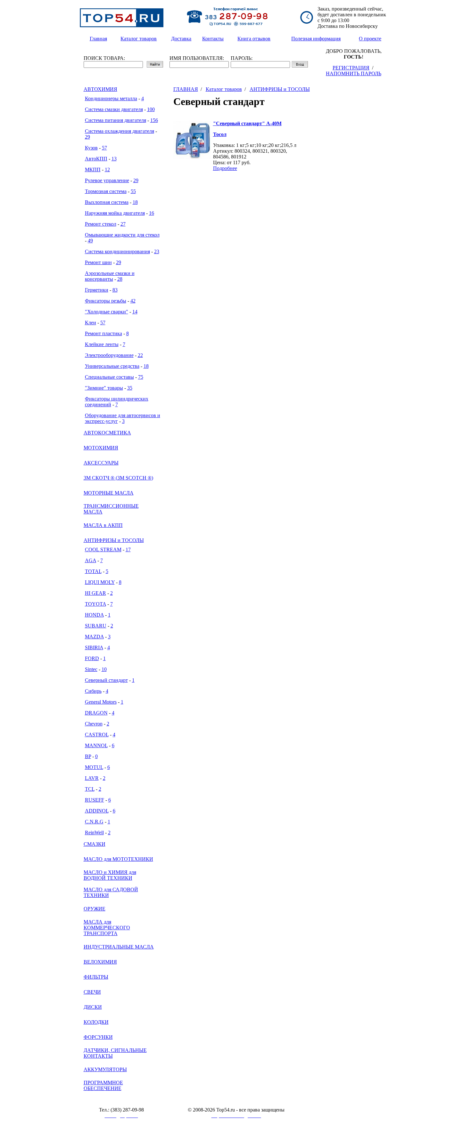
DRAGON (96, 713)
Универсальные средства (112, 366)
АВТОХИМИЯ (100, 89)
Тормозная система (106, 191)
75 (140, 377)
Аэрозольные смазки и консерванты (110, 276)
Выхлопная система (106, 202)
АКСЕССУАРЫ (101, 462)
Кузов (91, 147)
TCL (90, 789)
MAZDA (94, 636)
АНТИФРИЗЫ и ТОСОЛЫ (114, 540)
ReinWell (94, 832)
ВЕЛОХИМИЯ (100, 962)
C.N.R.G (94, 821)
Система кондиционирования (117, 251)
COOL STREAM (103, 549)
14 (134, 311)
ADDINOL (97, 810)
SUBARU (95, 625)
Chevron (94, 723)
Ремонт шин (98, 262)
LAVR (92, 778)
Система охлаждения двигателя (119, 131)
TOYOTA (95, 604)
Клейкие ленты (102, 344)
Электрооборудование (109, 355)
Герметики (96, 290)
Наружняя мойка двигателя (115, 213)
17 (128, 549)
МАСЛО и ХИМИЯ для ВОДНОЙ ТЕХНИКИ (110, 875)
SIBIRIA (94, 647)
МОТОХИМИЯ (101, 447)
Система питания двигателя (115, 120)
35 (129, 388)
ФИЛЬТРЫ (96, 977)
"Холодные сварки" (106, 311)
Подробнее (225, 168)
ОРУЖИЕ (94, 908)
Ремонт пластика (103, 333)
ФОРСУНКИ (98, 1037)
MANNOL (96, 745)
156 (154, 120)
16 (151, 213)
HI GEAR (95, 593)
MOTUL (94, 767)
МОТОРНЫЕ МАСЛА (109, 493)
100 (151, 109)
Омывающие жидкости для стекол (122, 235)
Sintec (91, 669)
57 (104, 147)
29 (87, 137)
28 (119, 279)
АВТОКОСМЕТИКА (107, 432)
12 (107, 169)
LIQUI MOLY (100, 582)
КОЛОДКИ (96, 1022)
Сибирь (93, 691)
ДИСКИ (93, 1007)
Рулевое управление (107, 180)
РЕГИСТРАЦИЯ (351, 67)
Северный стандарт (106, 680)
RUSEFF (94, 800)
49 (90, 240)
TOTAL (93, 571)
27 (123, 224)
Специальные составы (109, 377)
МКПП (93, 169)
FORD (92, 658)
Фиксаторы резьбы (105, 300)
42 (133, 300)
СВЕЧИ (92, 992)
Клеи (90, 322)
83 (115, 290)
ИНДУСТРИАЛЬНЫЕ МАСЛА (119, 947)
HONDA (94, 615)
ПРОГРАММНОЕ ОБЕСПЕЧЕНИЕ (103, 1085)
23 (156, 251)
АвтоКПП (96, 158)
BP (88, 756)
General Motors (101, 702)
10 (104, 669)
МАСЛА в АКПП (103, 525)
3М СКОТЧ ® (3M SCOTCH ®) (118, 478)
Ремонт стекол (100, 224)
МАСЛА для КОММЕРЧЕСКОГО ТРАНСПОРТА (107, 927)
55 (133, 191)
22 (140, 355)
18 (135, 202)
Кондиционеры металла (111, 98)
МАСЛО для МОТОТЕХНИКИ (118, 859)
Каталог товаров (224, 89)
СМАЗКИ (94, 844)
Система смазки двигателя (114, 109)
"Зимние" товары (104, 388)
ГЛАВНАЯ (185, 89)
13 (114, 158)
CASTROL (97, 734)
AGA (90, 560)
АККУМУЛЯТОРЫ (105, 1069)
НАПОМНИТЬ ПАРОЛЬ (353, 73)
